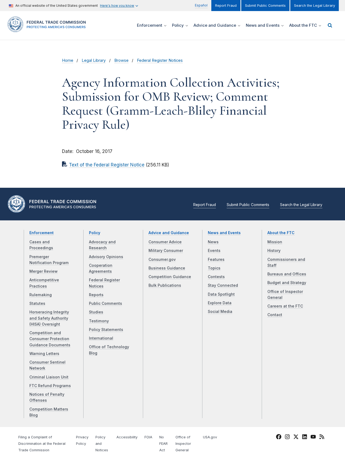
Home (67, 60)
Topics (214, 268)
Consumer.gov (162, 259)
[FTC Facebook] (278, 437)
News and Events (224, 233)
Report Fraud (226, 6)
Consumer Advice (165, 242)
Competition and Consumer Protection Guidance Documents (49, 339)
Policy (94, 233)
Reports (96, 295)
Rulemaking (40, 295)
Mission (274, 242)
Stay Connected (223, 285)
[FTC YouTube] (313, 437)
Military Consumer (166, 250)
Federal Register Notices (160, 60)
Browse (121, 60)
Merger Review (43, 271)
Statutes (37, 303)
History (274, 250)
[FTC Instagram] (287, 437)
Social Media (220, 311)
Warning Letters (44, 353)
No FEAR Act (163, 443)
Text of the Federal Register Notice (106, 165)
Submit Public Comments (265, 6)
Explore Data (220, 303)
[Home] (48, 29)
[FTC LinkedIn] (304, 437)
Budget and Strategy (286, 283)
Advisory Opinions (106, 257)
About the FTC (281, 233)
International (101, 338)
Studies (96, 312)
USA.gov (210, 437)
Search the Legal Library (314, 6)
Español (201, 5)
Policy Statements (106, 329)
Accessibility (126, 437)
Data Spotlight (221, 294)
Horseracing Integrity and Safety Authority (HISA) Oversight (49, 318)
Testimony (99, 321)
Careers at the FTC (285, 306)
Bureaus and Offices (286, 274)
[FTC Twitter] (296, 436)
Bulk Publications (165, 285)
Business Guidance (167, 268)
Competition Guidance (170, 277)
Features (216, 259)
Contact (274, 315)
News (213, 242)
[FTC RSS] (322, 437)
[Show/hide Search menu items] (330, 25)
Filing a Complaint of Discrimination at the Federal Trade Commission (41, 443)
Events (214, 250)
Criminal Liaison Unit (48, 377)
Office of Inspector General (183, 443)
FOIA (148, 437)
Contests (216, 277)
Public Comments (105, 303)
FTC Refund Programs (50, 386)
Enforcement (41, 233)
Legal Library (94, 60)
